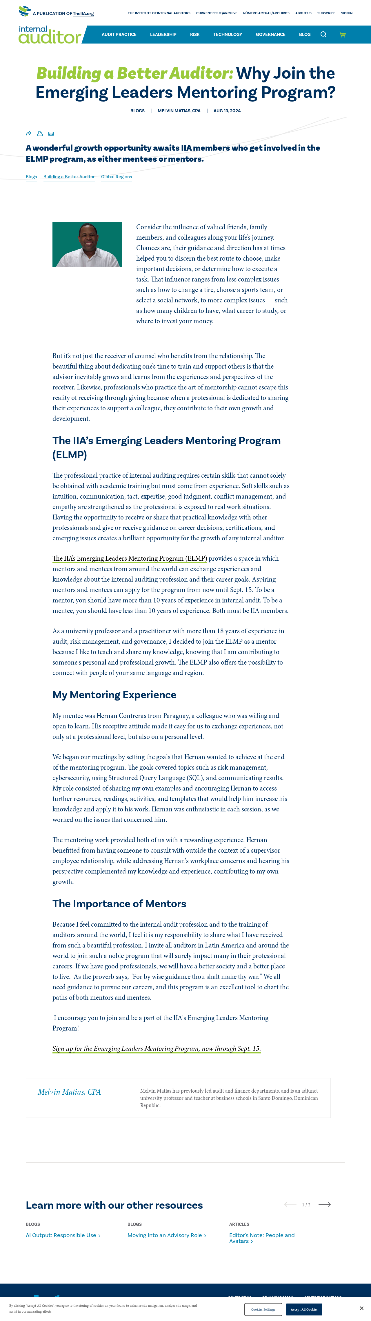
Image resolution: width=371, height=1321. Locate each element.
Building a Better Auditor (69, 177)
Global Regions (116, 177)
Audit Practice (119, 34)
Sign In (346, 13)
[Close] (361, 1308)
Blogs (31, 177)
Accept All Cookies (304, 1309)
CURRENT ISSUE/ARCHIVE (216, 13)
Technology (227, 34)
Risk (195, 34)
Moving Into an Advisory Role (165, 1235)
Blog (305, 34)
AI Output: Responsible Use (61, 1235)
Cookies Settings (263, 1309)
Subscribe (326, 13)
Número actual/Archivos (266, 13)
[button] (303, 1204)
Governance (270, 34)
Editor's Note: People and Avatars (262, 1238)
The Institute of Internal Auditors (159, 13)
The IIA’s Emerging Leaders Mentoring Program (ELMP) (129, 558)
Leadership (163, 34)
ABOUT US (303, 13)
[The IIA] (56, 13)
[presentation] (290, 1204)
